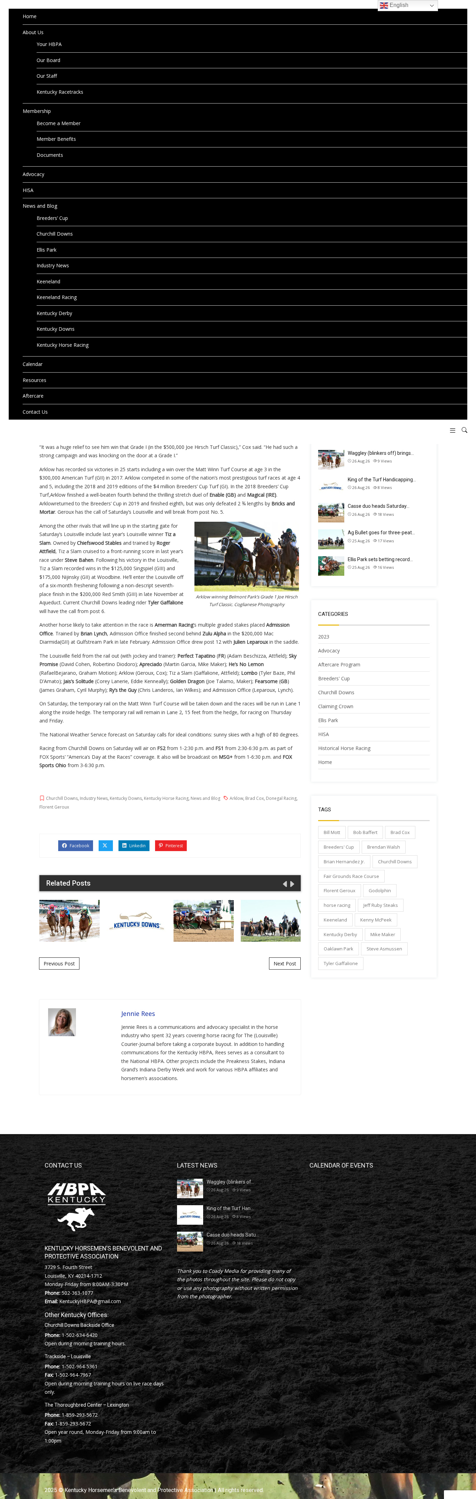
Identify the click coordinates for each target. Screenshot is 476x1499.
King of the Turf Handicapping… (382, 479)
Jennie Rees (138, 1013)
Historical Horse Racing (344, 748)
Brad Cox (254, 798)
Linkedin (137, 846)
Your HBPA (49, 44)
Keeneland (48, 281)
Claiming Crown (335, 706)
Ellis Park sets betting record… (380, 559)
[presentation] (284, 884)
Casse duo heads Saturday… (378, 506)
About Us (33, 32)
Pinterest (173, 846)
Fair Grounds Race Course (351, 876)
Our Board (48, 60)
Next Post (285, 963)
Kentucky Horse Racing (63, 345)
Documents (50, 155)
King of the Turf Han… (230, 1208)
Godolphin (380, 890)
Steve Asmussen (384, 949)
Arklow (236, 798)
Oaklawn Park (338, 949)
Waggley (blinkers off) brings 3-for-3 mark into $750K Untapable (69, 920)
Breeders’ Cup (52, 218)
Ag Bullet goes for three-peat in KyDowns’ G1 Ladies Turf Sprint (270, 920)
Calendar (33, 364)
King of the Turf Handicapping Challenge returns (137, 920)
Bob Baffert (365, 832)
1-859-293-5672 (80, 1415)
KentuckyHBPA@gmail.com (90, 1301)
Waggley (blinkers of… (230, 1182)
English (398, 5)
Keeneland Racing (57, 297)
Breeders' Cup (334, 678)
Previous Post (59, 963)
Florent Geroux (54, 807)
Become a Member (58, 123)
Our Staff (47, 75)
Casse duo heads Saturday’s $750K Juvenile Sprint (203, 920)
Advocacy (33, 174)
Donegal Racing (281, 798)
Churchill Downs (55, 233)
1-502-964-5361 (80, 1366)
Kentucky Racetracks (60, 92)
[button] (450, 430)
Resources (34, 380)
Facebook (79, 846)
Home (30, 16)
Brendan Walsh (383, 847)
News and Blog (40, 205)
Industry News (53, 265)
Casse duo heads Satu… (233, 1235)
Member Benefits (56, 139)
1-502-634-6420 (80, 1335)
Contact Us (35, 411)
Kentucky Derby (54, 313)
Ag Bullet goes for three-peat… (381, 532)
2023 (323, 636)
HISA (28, 190)
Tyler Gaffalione (341, 963)
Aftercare (33, 395)
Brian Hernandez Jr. (344, 861)
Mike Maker (382, 934)
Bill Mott (332, 832)
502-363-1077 (77, 1293)
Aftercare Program (339, 664)
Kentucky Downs (56, 329)
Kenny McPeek (376, 920)
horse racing (337, 905)
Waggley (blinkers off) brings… (381, 453)
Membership (37, 111)
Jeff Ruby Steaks (380, 905)
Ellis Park (46, 249)
